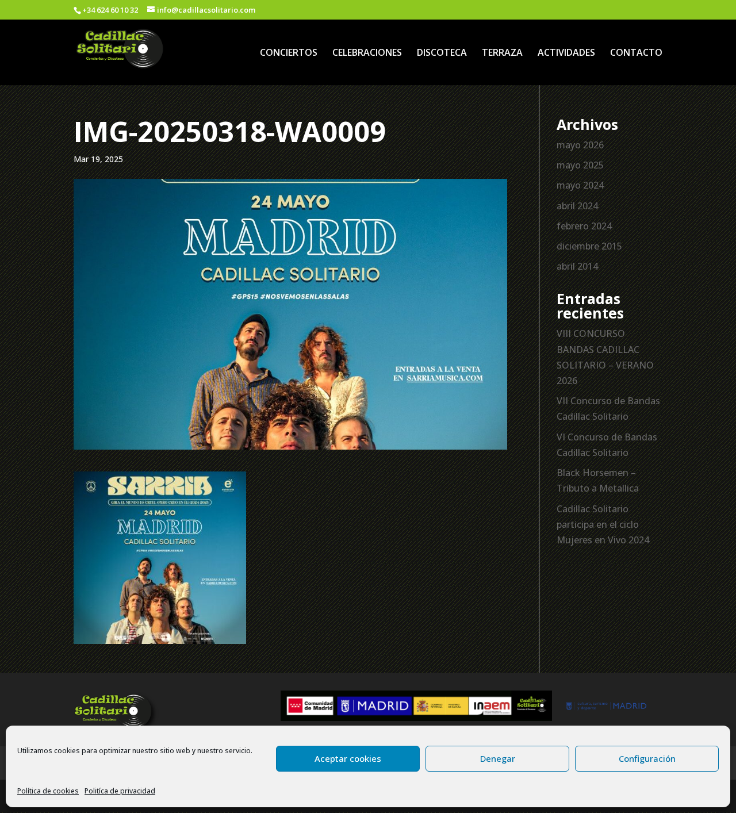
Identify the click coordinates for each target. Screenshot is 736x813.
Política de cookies (48, 791)
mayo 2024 (580, 185)
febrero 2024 (584, 226)
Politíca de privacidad (120, 791)
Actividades (566, 53)
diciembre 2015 (589, 246)
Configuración (647, 758)
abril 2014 (577, 266)
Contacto (636, 53)
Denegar (497, 758)
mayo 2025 (580, 165)
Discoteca (442, 53)
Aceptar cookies (348, 758)
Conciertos (288, 53)
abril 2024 (577, 206)
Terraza (502, 53)
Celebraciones (367, 53)
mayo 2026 (580, 145)
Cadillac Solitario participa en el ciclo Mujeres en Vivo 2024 (603, 524)
